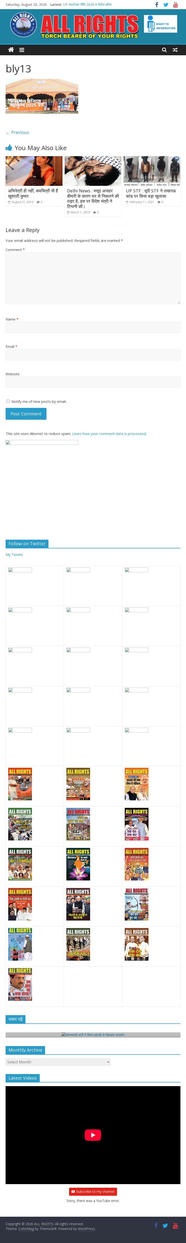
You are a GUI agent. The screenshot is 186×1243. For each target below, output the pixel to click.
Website (13, 373)
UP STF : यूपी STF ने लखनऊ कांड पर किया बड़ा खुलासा (151, 193)
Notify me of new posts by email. (38, 401)
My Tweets (14, 554)
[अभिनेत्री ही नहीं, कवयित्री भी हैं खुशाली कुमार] (34, 159)
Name (12, 319)
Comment (15, 249)
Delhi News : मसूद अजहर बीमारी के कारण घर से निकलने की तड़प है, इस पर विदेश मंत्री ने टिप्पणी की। (93, 198)
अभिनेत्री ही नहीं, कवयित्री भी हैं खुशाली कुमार (33, 193)
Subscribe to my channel (95, 1191)
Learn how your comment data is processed (109, 433)
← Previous (17, 132)
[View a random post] (175, 50)
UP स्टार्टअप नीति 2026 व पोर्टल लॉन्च (87, 4)
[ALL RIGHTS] (11, 50)
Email (11, 346)
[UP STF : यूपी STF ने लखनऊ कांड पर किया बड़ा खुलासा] (152, 159)
